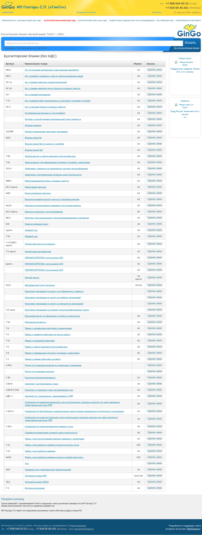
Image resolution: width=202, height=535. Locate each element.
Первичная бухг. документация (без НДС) (21, 20)
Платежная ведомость (35, 322)
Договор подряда (33, 125)
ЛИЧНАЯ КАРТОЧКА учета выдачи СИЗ (44, 258)
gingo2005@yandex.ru (84, 529)
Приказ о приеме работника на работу (43, 359)
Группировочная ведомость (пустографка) (45, 113)
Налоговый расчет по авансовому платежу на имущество (52, 316)
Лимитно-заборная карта (36, 224)
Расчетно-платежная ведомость (40, 377)
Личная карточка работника (38, 251)
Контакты (156, 12)
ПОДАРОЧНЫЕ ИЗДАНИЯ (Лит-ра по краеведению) (132, 20)
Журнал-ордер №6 (34, 150)
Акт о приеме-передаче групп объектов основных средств (52, 88)
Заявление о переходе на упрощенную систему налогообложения (56, 168)
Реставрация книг (165, 20)
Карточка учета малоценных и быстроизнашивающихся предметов (57, 218)
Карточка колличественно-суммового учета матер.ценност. (53, 205)
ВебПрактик (193, 529)
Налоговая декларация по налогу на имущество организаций (54, 304)
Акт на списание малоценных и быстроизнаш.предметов (52, 70)
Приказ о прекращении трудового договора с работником (52, 353)
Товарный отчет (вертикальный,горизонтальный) (48, 469)
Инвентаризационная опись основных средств (47, 181)
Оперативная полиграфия (188, 20)
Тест (27, 463)
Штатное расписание (35, 488)
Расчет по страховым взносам (39, 371)
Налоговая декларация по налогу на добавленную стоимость (54, 291)
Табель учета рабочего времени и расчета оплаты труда (52, 445)
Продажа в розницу (86, 12)
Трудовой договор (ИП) (36, 476)
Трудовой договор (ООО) (37, 482)
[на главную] (34, 5)
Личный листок (32, 277)
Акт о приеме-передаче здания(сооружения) (46, 82)
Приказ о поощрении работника (40, 340)
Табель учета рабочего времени (40, 451)
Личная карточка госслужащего (40, 244)
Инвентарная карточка (35, 187)
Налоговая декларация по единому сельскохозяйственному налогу (57, 310)
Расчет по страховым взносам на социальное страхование (53, 365)
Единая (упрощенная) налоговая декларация (46, 131)
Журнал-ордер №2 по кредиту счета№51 (44, 144)
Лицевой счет (31, 230)
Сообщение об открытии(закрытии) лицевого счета (49, 426)
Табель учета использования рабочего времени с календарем (54, 439)
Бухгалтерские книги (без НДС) (92, 20)
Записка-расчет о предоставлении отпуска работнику (50, 156)
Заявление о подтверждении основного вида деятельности (53, 175)
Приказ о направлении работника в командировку (48, 328)
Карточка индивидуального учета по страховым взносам (52, 199)
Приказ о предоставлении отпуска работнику (46, 347)
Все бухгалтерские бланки (186, 48)
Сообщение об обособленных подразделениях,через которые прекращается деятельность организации (74, 411)
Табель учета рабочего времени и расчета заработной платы (54, 457)
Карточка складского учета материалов (44, 212)
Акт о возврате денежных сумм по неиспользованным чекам (54, 76)
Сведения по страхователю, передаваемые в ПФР (49, 396)
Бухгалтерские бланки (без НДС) (60, 20)
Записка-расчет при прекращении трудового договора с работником (57, 162)
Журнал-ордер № (33, 138)
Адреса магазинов (78, 526)
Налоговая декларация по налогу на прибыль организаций (53, 297)
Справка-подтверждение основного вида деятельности (51, 432)
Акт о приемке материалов (37, 94)
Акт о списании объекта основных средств (45, 107)
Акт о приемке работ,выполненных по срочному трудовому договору (58, 101)
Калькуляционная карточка (38, 193)
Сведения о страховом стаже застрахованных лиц (49, 390)
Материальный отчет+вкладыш (40, 285)
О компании (8, 12)
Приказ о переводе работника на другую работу (48, 334)
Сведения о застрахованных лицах (41, 384)
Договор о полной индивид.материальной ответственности (53, 119)
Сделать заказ (155, 69)
